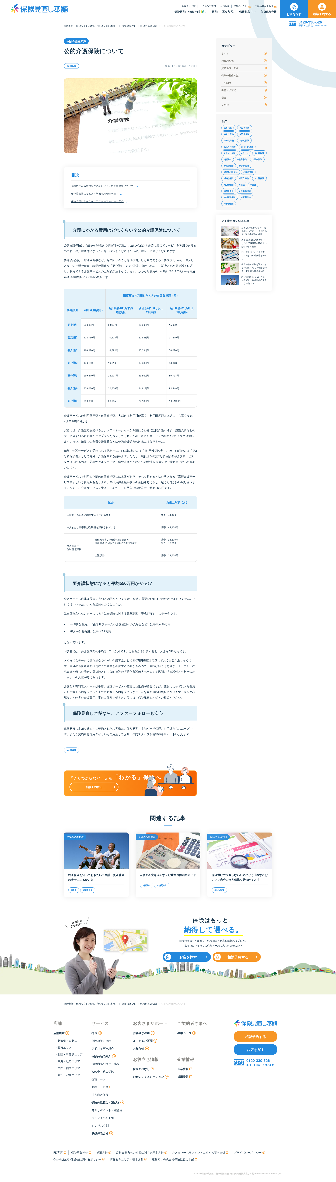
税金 (223, 97)
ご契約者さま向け (264, 6)
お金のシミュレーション (148, 1077)
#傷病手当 (242, 159)
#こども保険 (230, 146)
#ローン (245, 153)
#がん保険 (244, 140)
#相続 (242, 184)
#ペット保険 (230, 153)
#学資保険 (244, 165)
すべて (225, 53)
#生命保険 (228, 184)
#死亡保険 (244, 178)
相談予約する (322, 14)
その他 (225, 105)
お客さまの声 (188, 6)
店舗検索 (59, 1033)
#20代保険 (229, 127)
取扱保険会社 (268, 11)
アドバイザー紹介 (103, 1048)
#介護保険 (71, 65)
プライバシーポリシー (248, 1152)
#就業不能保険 (231, 172)
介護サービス (100, 1087)
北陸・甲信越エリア (70, 1054)
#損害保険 (248, 172)
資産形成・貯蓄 (230, 68)
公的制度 (226, 82)
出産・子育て (228, 90)
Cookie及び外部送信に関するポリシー (77, 1159)
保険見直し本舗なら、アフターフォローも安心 (97, 201)
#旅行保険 (228, 178)
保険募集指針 (79, 1152)
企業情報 (182, 1069)
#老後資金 (228, 190)
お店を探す (294, 14)
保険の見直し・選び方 (106, 1102)
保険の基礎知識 (148, 26)
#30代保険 (245, 127)
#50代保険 (245, 134)
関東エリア (65, 1047)
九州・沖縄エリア (69, 1075)
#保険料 (227, 159)
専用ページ (184, 1033)
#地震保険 (228, 165)
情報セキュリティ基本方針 (127, 1159)
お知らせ (224, 6)
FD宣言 (58, 1152)
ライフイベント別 (103, 1118)
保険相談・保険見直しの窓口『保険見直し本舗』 (91, 26)
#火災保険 (259, 178)
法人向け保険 (100, 1095)
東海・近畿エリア (69, 1061)
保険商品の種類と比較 (106, 1064)
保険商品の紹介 (101, 1056)
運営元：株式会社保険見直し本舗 (173, 1159)
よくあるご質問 (208, 6)
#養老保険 (228, 203)
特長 (94, 1033)
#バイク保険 (247, 146)
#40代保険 (229, 134)
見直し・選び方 (221, 11)
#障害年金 (246, 197)
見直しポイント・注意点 (107, 1110)
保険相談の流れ (101, 1041)
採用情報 (182, 1077)
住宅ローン (99, 1079)
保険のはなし (240, 6)
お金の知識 (227, 60)
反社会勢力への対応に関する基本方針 (140, 1152)
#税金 (253, 184)
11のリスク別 (100, 1125)
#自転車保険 (230, 197)
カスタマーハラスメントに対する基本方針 (198, 1152)
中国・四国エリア (69, 1068)
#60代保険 (229, 140)
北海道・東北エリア (70, 1041)
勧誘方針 (102, 1152)
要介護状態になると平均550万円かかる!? (94, 193)
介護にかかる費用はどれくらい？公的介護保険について (102, 186)
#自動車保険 (245, 190)
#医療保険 (257, 159)
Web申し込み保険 (103, 1071)
